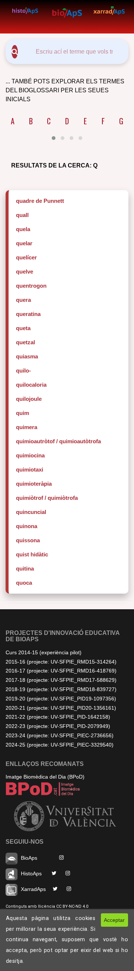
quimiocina (30, 455)
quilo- (23, 370)
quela (23, 229)
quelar (24, 243)
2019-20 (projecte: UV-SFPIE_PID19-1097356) (61, 699)
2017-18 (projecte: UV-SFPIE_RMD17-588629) (61, 680)
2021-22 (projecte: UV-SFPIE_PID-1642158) (58, 717)
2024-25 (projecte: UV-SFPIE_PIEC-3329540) (60, 745)
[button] (53, 138)
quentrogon (31, 285)
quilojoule (29, 399)
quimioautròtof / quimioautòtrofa (58, 441)
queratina (28, 314)
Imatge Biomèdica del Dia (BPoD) (45, 777)
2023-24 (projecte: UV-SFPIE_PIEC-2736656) (60, 735)
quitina (25, 568)
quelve (24, 271)
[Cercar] (15, 51)
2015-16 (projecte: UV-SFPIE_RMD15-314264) (61, 662)
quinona (26, 526)
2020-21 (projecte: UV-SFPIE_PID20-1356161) (61, 708)
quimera (26, 427)
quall (22, 215)
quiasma (27, 356)
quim (22, 413)
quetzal (25, 342)
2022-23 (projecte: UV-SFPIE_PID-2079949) (58, 726)
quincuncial (31, 512)
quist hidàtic (32, 554)
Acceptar (114, 920)
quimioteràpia (34, 483)
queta (23, 328)
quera (23, 300)
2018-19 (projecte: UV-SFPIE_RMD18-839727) (61, 689)
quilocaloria (31, 384)
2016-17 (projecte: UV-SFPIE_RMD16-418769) (61, 671)
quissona (28, 540)
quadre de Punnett (40, 201)
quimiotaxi (29, 469)
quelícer (26, 257)
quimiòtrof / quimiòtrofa (47, 498)
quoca (24, 582)
